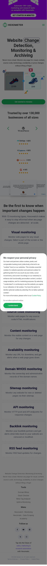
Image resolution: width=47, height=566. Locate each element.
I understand (13, 305)
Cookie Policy (36, 295)
